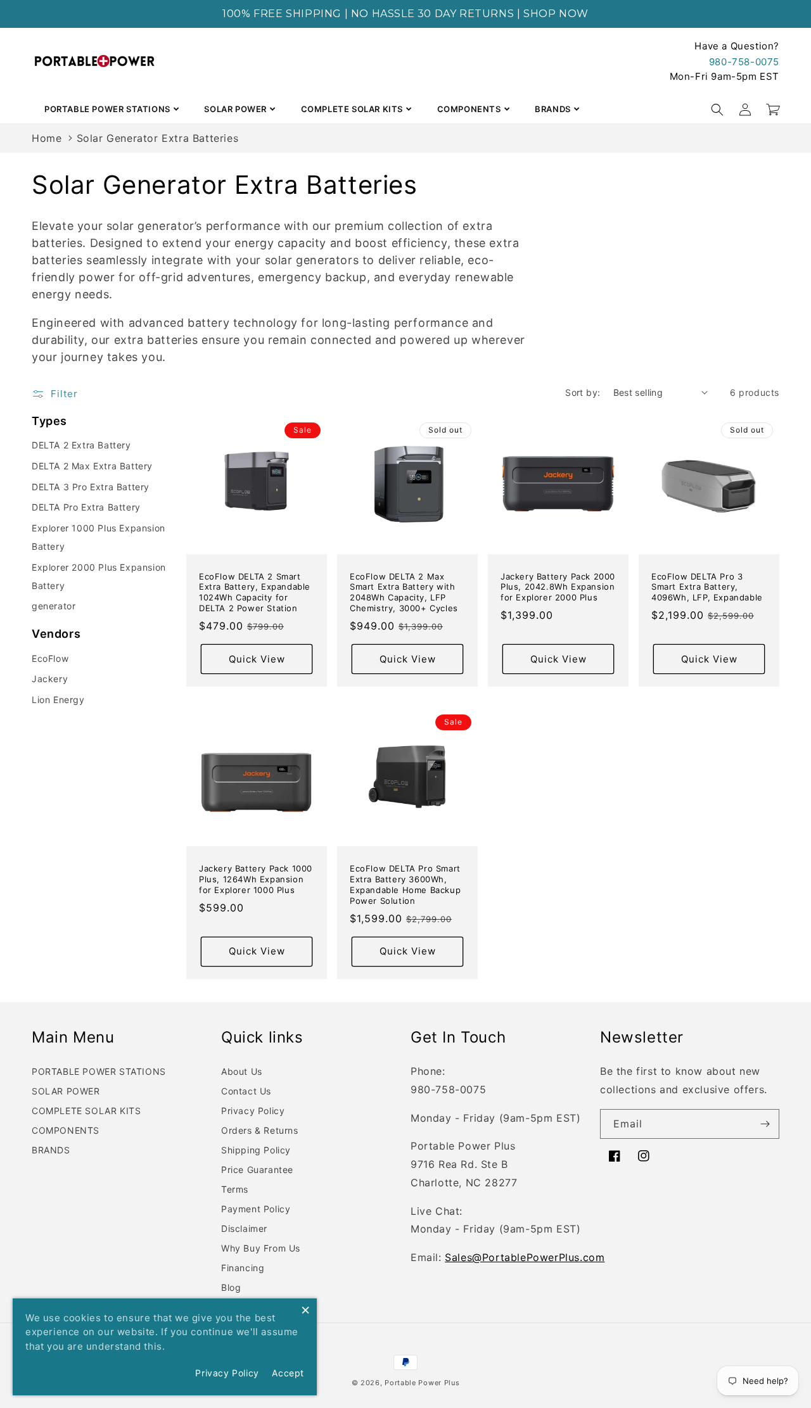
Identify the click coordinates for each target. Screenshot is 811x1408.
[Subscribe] (765, 1124)
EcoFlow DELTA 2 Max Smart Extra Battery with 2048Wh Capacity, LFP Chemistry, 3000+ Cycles (404, 592)
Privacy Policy (252, 1110)
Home (46, 138)
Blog (231, 1287)
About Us (241, 1071)
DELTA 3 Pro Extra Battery (91, 486)
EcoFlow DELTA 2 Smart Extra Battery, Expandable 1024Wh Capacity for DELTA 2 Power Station (254, 592)
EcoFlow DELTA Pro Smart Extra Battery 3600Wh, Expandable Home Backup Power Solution (405, 884)
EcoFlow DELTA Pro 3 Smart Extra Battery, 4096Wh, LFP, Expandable (707, 587)
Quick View (257, 659)
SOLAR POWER (235, 109)
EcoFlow (50, 658)
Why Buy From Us (260, 1248)
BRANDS (553, 109)
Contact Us (246, 1091)
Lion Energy (58, 699)
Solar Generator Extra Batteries (158, 138)
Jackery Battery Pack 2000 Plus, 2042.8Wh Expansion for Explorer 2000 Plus (558, 587)
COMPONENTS (469, 109)
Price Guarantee (257, 1169)
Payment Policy (255, 1208)
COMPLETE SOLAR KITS (352, 109)
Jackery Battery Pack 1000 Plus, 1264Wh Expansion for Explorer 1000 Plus (255, 879)
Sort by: (582, 392)
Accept (288, 1372)
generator (53, 605)
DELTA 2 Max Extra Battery (92, 465)
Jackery (50, 678)
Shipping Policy (256, 1150)
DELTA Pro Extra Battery (86, 507)
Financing (242, 1267)
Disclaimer (244, 1228)
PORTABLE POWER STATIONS (107, 109)
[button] (717, 110)
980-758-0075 (744, 62)
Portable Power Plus (422, 1382)
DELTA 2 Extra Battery (81, 445)
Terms (234, 1189)
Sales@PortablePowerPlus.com (524, 1257)
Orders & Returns (259, 1130)
